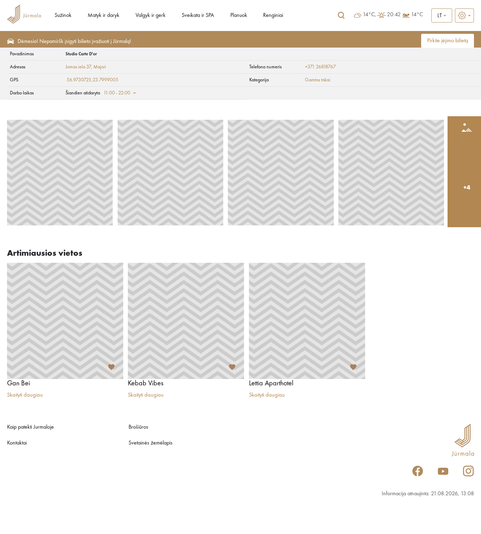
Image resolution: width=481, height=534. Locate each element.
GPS (14, 79)
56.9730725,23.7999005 (92, 79)
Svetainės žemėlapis (151, 443)
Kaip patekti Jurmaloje (30, 427)
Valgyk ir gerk (150, 15)
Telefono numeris (265, 66)
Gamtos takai (317, 79)
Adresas (17, 66)
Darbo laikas (22, 93)
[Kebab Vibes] (186, 321)
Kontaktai (17, 443)
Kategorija (259, 79)
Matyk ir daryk (103, 15)
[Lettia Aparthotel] (307, 321)
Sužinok (63, 15)
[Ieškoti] (341, 15)
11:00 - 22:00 (117, 93)
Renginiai (273, 15)
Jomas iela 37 (78, 66)
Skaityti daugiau (25, 395)
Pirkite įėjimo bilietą (447, 41)
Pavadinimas (22, 53)
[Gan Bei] (65, 321)
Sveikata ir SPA (198, 15)
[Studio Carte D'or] (60, 172)
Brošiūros (138, 427)
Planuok (238, 15)
